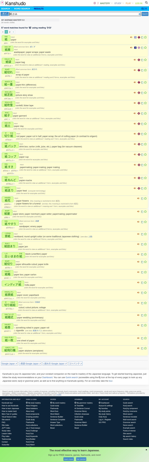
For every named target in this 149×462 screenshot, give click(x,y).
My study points (104, 411)
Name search (128, 425)
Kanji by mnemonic (130, 411)
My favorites (103, 408)
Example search (129, 428)
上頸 (90, 236)
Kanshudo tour (7, 402)
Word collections (56, 425)
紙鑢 (37, 221)
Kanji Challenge (32, 430)
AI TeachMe (78, 405)
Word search (128, 414)
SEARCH (5, 8)
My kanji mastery (34, 402)
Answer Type (55, 422)
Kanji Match (30, 444)
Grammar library (80, 411)
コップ (10, 155)
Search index (128, 439)
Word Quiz (54, 411)
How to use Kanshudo (10, 405)
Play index (5, 436)
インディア (12, 283)
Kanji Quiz (30, 433)
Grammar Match (80, 422)
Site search (6, 419)
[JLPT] (98, 3)
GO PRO (102, 422)
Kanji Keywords (32, 436)
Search (145, 14)
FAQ (3, 422)
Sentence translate (130, 416)
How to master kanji (9, 411)
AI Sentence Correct (82, 408)
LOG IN (138, 3)
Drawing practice (32, 416)
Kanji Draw (30, 442)
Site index (5, 425)
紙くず (32, 46)
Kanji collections (32, 425)
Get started (81, 459)
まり (9, 245)
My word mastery (58, 402)
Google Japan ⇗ (9, 363)
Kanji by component (130, 408)
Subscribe (5, 444)
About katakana (32, 408)
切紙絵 (37, 302)
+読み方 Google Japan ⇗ (55, 363)
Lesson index (7, 433)
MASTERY (105, 3)
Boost (52, 428)
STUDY (117, 3)
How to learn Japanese (10, 408)
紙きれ (34, 69)
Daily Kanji (103, 416)
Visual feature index (9, 416)
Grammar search (129, 422)
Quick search (72, 377)
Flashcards (30, 422)
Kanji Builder (30, 439)
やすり (10, 222)
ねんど (10, 179)
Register (108, 419)
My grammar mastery (84, 402)
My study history (105, 414)
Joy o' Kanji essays (33, 428)
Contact (5, 442)
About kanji (30, 411)
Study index (6, 430)
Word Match (54, 414)
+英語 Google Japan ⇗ (30, 363)
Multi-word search (129, 419)
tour (110, 380)
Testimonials (6, 439)
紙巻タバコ (37, 330)
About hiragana (31, 405)
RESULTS (39, 8)
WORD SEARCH (22, 8)
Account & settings (106, 405)
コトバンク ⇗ (75, 363)
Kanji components (32, 414)
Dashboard (47, 377)
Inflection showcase (81, 414)
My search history (129, 436)
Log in (101, 419)
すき (9, 165)
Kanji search (127, 405)
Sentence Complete (57, 419)
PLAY (128, 3)
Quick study (30, 419)
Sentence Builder (56, 416)
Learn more (68, 459)
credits (58, 394)
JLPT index (6, 428)
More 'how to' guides (9, 414)
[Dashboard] (95, 3)
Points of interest (129, 430)
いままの (13, 255)
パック (10, 145)
